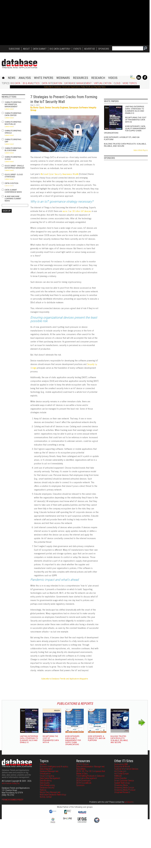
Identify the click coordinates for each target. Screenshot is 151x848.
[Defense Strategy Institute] (97, 822)
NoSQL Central (46, 797)
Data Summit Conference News (13, 191)
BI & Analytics (31, 83)
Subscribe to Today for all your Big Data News (75, 87)
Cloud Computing (47, 776)
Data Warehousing (47, 785)
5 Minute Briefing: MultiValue (13, 123)
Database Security (47, 787)
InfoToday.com (120, 771)
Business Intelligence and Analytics (54, 766)
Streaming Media (121, 785)
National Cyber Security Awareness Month (59, 174)
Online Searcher (120, 778)
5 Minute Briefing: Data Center (13, 114)
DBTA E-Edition (11, 183)
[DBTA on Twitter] (133, 78)
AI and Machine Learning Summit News (13, 198)
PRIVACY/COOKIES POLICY (12, 799)
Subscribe (14, 48)
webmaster (129, 802)
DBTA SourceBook (83, 783)
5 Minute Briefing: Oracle (13, 132)
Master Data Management (50, 792)
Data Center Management (50, 778)
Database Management (78, 83)
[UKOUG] (82, 822)
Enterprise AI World (122, 766)
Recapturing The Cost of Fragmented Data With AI (135, 119)
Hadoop (43, 790)
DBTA (19, 63)
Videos (112, 78)
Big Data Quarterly (60, 48)
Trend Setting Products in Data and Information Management (90, 777)
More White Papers (141, 150)
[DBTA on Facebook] (145, 79)
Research (98, 78)
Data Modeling (45, 780)
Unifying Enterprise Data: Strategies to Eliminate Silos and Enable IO (134, 109)
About (26, 48)
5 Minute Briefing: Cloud (13, 158)
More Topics (130, 83)
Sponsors (103, 48)
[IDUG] (53, 813)
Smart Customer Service (124, 780)
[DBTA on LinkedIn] (138, 79)
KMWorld (118, 776)
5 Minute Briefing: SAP (13, 140)
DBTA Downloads (83, 780)
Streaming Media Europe (124, 787)
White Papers (43, 78)
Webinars (63, 78)
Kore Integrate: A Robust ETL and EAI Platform (121, 138)
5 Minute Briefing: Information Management (13, 104)
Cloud (117, 83)
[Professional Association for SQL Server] (52, 823)
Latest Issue (9, 109)
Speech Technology (122, 783)
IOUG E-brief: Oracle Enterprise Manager (15, 167)
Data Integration (52, 83)
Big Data (15, 83)
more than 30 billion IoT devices (77, 211)
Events (77, 48)
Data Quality (45, 783)
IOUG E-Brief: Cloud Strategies (14, 175)
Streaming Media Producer (125, 790)
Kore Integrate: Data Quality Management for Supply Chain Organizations (125, 129)
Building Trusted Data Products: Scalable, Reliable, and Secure (125, 145)
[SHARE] (67, 819)
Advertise (89, 48)
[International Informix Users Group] (67, 814)
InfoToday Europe (121, 773)
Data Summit (40, 48)
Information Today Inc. (11, 783)
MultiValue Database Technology (53, 794)
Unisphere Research (122, 792)
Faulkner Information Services (126, 769)
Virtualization (102, 83)
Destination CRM (121, 764)
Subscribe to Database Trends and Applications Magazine (64, 679)
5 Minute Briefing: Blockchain (13, 149)
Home (3, 77)
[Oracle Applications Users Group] (82, 814)
